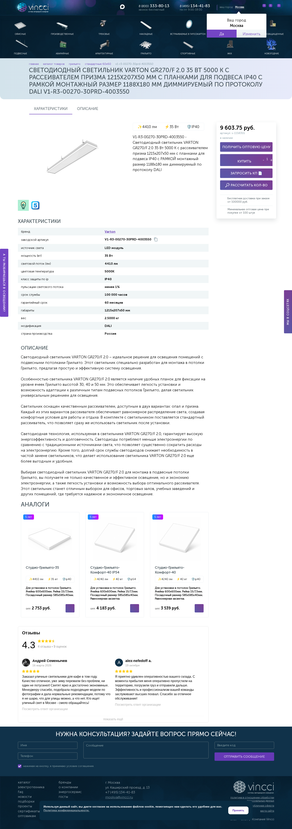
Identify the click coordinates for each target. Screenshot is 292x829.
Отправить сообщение (244, 756)
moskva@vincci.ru (119, 797)
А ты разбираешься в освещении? (4, 283)
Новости (25, 797)
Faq (20, 792)
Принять (238, 810)
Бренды (65, 782)
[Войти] (286, 7)
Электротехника (31, 787)
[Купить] (70, 608)
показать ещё (113, 719)
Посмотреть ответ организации (45, 709)
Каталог (24, 782)
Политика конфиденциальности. (66, 810)
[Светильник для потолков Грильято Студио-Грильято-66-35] (50, 564)
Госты (63, 797)
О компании (68, 787)
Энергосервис (70, 792)
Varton (110, 231)
